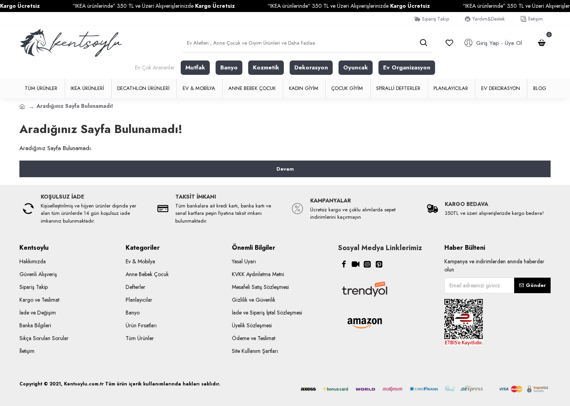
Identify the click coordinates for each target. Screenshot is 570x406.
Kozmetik (266, 67)
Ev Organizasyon (406, 67)
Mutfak (195, 67)
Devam (285, 169)
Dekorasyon (311, 67)
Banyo (229, 67)
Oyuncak (355, 67)
